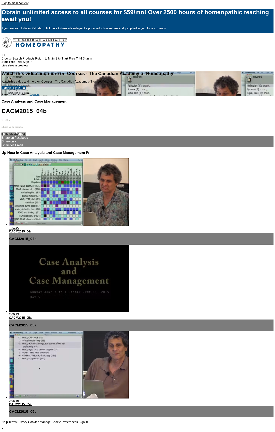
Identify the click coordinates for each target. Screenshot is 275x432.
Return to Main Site (48, 58)
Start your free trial (13, 87)
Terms (13, 422)
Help (5, 422)
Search (17, 58)
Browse (6, 58)
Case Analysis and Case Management (33, 101)
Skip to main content (14, 3)
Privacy (22, 422)
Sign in (87, 58)
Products (28, 58)
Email (22, 134)
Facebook (8, 134)
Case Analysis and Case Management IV (54, 153)
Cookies (34, 422)
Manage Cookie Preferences (59, 422)
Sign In (27, 61)
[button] (3, 55)
